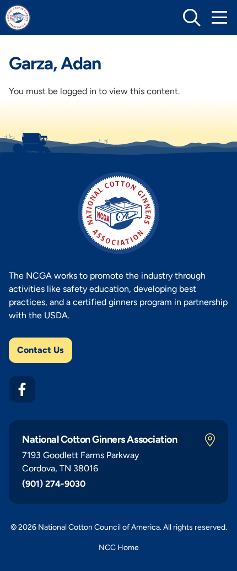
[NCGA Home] (17, 17)
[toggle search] (192, 17)
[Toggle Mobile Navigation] (219, 17)
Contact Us (40, 350)
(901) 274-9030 (53, 483)
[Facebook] (22, 389)
